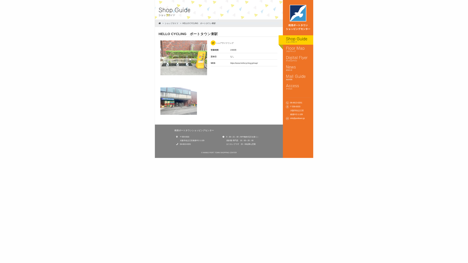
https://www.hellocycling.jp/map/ (244, 63)
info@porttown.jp (297, 118)
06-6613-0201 (185, 144)
